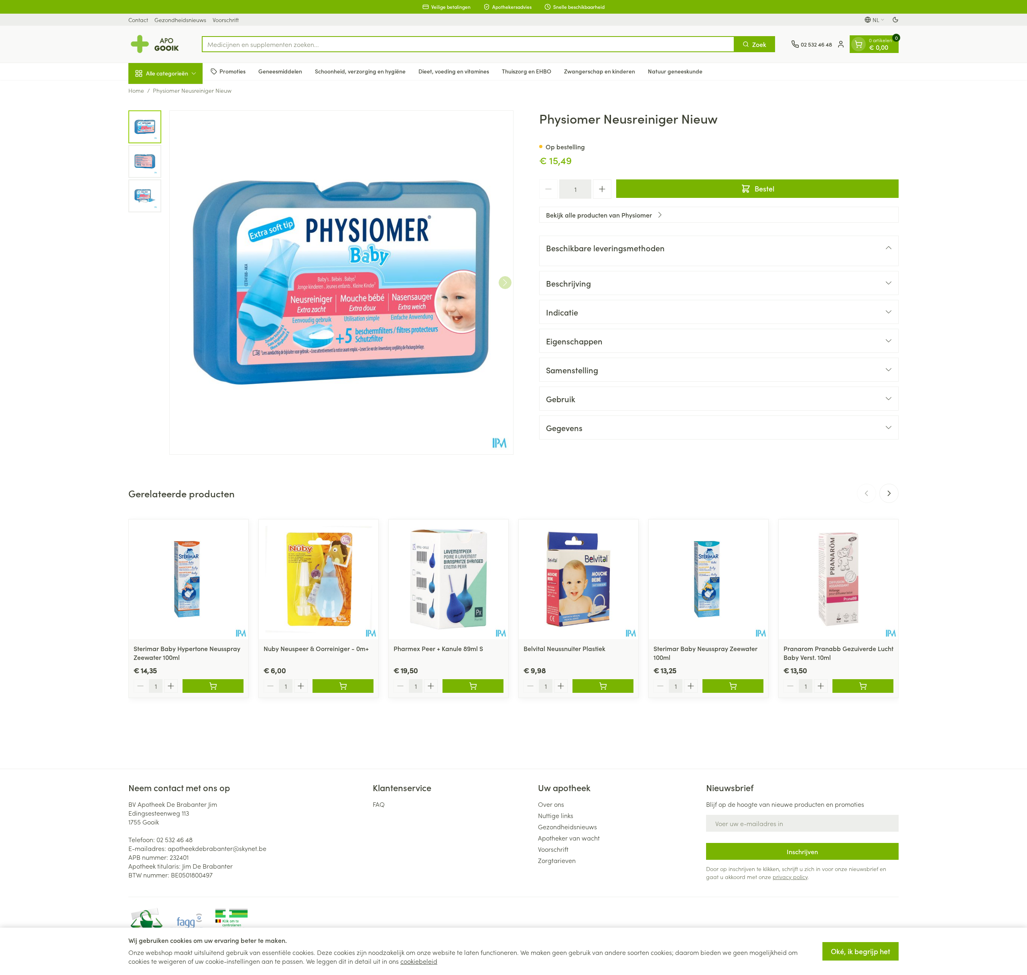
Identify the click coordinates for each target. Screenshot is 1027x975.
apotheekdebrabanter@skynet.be (217, 848)
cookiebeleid (418, 961)
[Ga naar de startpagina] (157, 44)
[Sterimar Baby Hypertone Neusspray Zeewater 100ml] (188, 579)
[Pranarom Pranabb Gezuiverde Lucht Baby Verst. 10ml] (838, 579)
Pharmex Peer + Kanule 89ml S (438, 648)
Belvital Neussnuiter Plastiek (564, 648)
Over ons (551, 804)
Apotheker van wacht (569, 837)
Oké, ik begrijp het (860, 951)
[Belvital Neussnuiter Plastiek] (578, 579)
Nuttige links (555, 815)
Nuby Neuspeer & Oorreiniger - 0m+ (316, 648)
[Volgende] (505, 282)
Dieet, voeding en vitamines (453, 71)
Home (136, 90)
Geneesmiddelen (280, 71)
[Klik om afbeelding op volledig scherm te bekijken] (341, 282)
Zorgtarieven (557, 860)
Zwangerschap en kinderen (599, 71)
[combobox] (468, 44)
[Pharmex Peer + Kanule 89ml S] (448, 579)
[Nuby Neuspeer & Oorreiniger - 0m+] (318, 579)
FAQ (379, 804)
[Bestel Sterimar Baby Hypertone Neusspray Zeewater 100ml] (213, 686)
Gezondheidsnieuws (180, 20)
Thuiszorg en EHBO (526, 71)
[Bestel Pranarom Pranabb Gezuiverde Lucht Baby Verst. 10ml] (862, 686)
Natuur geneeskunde (675, 71)
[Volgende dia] (889, 493)
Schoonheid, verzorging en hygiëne (360, 71)
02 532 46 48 (174, 839)
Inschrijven (802, 851)
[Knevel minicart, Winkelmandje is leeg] (858, 44)
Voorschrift (226, 20)
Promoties (232, 71)
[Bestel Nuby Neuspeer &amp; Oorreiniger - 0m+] (343, 686)
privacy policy (790, 877)
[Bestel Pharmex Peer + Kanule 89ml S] (472, 686)
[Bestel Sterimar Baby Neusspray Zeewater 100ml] (732, 686)
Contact (138, 20)
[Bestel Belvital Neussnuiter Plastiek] (602, 686)
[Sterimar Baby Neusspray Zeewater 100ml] (708, 579)
